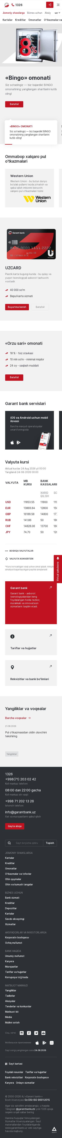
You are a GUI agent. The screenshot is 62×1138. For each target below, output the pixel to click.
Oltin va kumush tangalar (19, 884)
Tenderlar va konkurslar (18, 1006)
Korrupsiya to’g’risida (16, 977)
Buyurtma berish (17, 307)
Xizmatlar (10, 924)
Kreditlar (20, 20)
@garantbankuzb (25, 1109)
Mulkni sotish (12, 1022)
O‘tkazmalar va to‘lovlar (18, 873)
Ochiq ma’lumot (13, 942)
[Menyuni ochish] (56, 4)
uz (56, 12)
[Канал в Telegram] (36, 1033)
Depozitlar (11, 908)
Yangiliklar (12, 754)
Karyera (9, 961)
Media (8, 1017)
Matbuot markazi (16, 985)
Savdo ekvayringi (14, 919)
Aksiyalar (10, 1001)
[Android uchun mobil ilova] (18, 442)
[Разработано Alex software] (54, 1130)
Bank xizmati (12, 897)
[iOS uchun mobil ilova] (12, 442)
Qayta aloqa (15, 826)
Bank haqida (13, 951)
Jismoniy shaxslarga (14, 12)
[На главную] (7, 4)
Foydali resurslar (14, 1072)
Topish (50, 843)
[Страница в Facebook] (44, 1042)
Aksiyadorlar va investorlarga (25, 932)
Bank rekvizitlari (14, 1077)
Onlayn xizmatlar (25, 1082)
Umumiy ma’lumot (14, 956)
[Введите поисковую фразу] (24, 843)
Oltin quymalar (13, 879)
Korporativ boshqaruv (17, 937)
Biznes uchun (34, 12)
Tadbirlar (10, 995)
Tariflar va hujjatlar (15, 972)
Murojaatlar (11, 966)
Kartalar (8, 20)
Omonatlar (34, 20)
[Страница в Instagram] (37, 1042)
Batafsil (14, 104)
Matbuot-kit (12, 1011)
